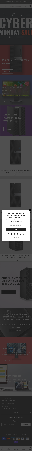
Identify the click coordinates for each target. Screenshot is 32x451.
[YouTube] (20, 234)
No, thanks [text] (16, 237)
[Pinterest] (14, 234)
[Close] (30, 210)
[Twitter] (23, 234)
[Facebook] (8, 234)
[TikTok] (17, 234)
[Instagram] (11, 234)
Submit (16, 229)
